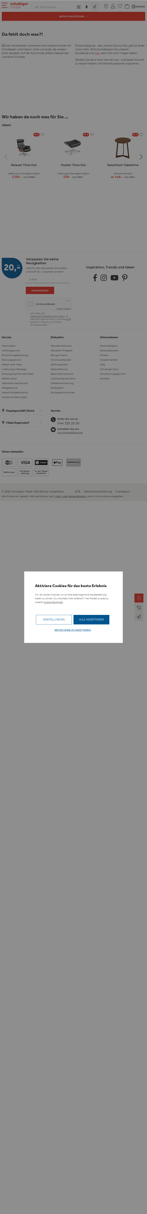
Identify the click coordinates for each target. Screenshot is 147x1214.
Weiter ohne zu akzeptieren (72, 630)
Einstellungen (54, 619)
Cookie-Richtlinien (53, 602)
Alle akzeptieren (91, 619)
